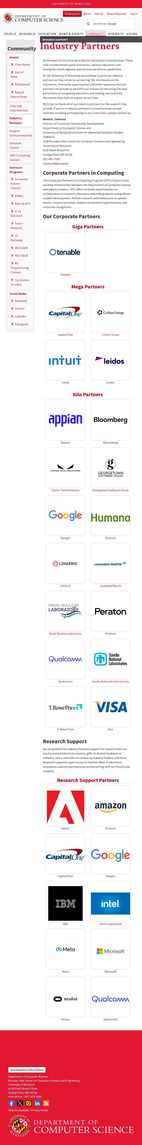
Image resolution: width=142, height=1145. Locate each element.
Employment (72, 14)
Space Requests (116, 14)
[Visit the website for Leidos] (110, 360)
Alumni (14, 57)
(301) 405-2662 (33, 1096)
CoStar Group (110, 334)
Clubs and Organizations (18, 108)
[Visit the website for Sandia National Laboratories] (110, 659)
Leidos (110, 382)
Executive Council (15, 145)
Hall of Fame (17, 74)
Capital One (65, 334)
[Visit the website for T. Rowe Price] (65, 707)
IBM (65, 924)
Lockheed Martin (110, 586)
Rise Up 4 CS (22, 203)
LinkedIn (20, 316)
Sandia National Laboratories (110, 681)
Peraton (110, 633)
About (87, 14)
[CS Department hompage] (71, 1124)
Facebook (21, 301)
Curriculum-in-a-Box (20, 282)
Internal (98, 14)
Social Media (17, 293)
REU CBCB (21, 255)
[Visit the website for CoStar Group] (110, 312)
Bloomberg (110, 442)
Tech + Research (17, 226)
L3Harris (65, 586)
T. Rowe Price (65, 729)
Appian (65, 442)
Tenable (65, 274)
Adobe (65, 828)
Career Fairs (99, 113)
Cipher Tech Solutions (65, 490)
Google (65, 538)
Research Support (55, 39)
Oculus (65, 1019)
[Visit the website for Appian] (65, 420)
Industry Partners (15, 120)
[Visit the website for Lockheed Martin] (110, 563)
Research (27, 34)
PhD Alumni (22, 84)
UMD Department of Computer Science (33, 18)
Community (95, 34)
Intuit (65, 382)
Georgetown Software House (110, 490)
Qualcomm (65, 681)
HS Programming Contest (20, 267)
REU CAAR (21, 248)
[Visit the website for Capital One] (65, 312)
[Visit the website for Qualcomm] (65, 659)
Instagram (21, 324)
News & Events (71, 34)
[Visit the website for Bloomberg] (110, 420)
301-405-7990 (51, 159)
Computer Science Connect (19, 183)
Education (47, 34)
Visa (110, 729)
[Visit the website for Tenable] (65, 252)
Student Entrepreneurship (20, 133)
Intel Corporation (110, 924)
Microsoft (110, 971)
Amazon (110, 828)
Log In (133, 14)
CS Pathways (17, 238)
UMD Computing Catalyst (19, 157)
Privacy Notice (39, 1110)
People (10, 34)
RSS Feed (46, 1103)
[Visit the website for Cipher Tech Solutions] (65, 468)
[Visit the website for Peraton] (110, 611)
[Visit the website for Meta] (65, 949)
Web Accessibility (18, 1110)
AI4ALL (19, 196)
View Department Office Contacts (26, 1069)
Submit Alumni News (19, 94)
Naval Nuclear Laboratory (65, 633)
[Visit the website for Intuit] (65, 360)
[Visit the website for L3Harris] (65, 563)
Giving (132, 34)
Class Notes (22, 64)
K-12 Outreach (16, 213)
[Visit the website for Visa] (110, 707)
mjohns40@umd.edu (56, 163)
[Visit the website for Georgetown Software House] (110, 468)
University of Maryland (71, 4)
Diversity (116, 34)
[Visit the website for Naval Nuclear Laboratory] (65, 611)
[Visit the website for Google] (65, 515)
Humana (110, 538)
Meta (65, 971)
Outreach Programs (16, 170)
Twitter (20, 308)
